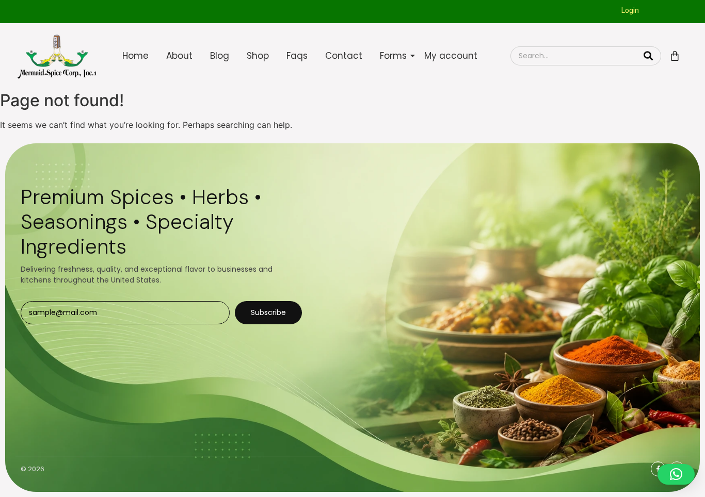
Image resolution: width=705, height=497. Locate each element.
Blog (219, 55)
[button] (676, 474)
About (179, 55)
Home (135, 55)
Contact (343, 55)
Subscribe (268, 312)
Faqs (297, 55)
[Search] (648, 55)
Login (630, 10)
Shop (258, 55)
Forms (393, 55)
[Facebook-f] (658, 468)
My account (450, 55)
